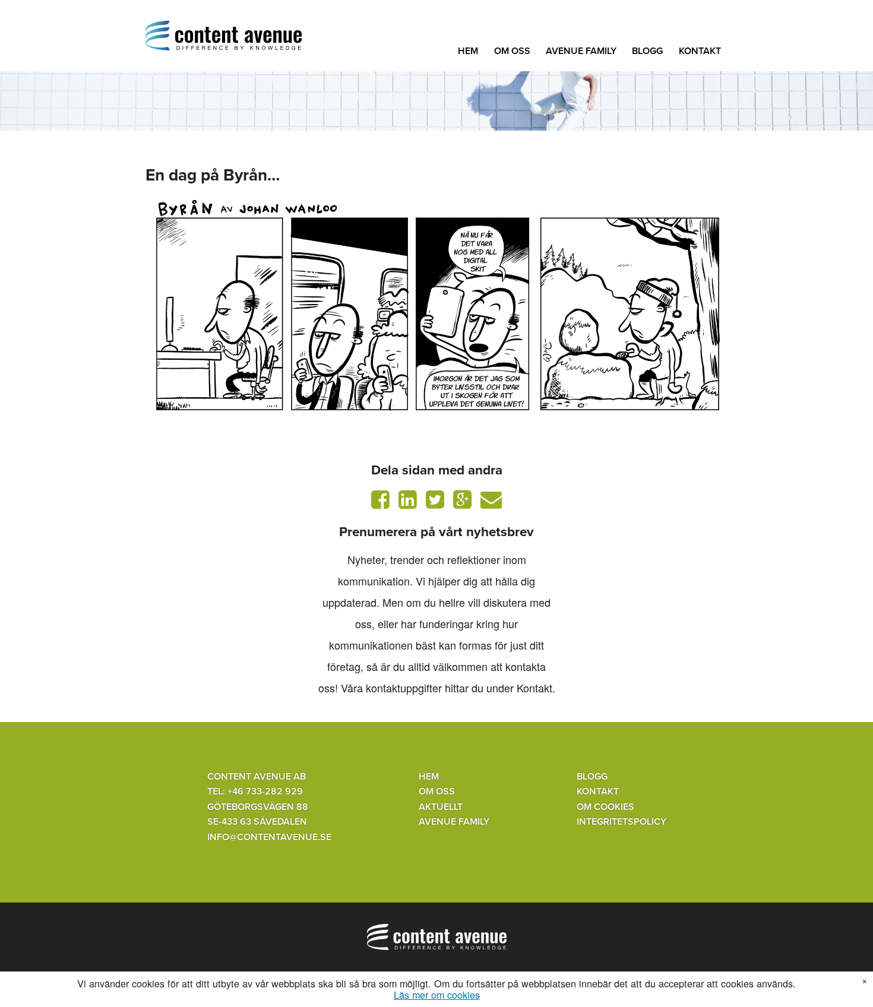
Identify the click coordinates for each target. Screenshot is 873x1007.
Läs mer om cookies (437, 995)
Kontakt (700, 51)
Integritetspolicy (621, 822)
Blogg (647, 51)
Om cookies (605, 807)
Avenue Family (581, 51)
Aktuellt (441, 807)
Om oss (512, 51)
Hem (468, 51)
